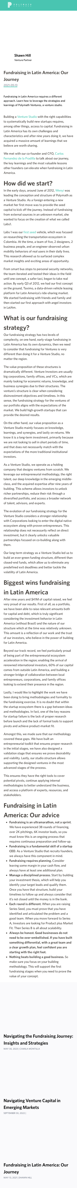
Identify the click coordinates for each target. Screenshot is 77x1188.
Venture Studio (27, 116)
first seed (29, 232)
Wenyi (59, 190)
